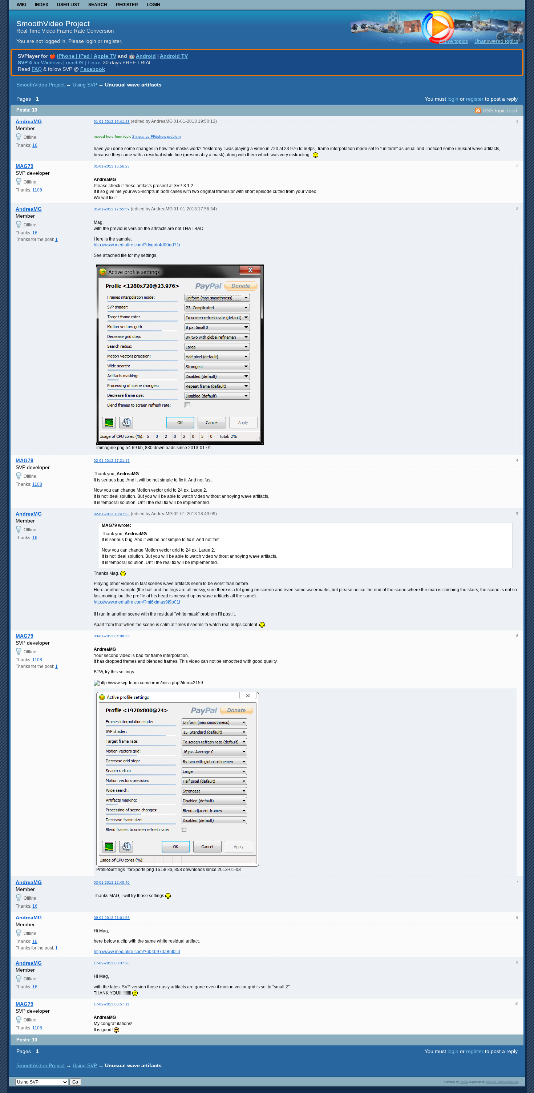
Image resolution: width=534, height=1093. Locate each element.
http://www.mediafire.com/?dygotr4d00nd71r (137, 244)
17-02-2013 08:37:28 (112, 963)
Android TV (174, 56)
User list (68, 4)
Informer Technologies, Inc (502, 1082)
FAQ (37, 69)
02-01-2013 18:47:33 (112, 514)
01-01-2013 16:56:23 (112, 166)
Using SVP (85, 85)
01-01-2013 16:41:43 (112, 122)
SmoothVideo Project (53, 23)
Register (127, 4)
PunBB (464, 1082)
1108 (37, 190)
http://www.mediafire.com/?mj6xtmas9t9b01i (137, 602)
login (453, 99)
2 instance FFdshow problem (156, 136)
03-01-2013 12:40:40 (112, 882)
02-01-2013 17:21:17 (112, 461)
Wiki (21, 4)
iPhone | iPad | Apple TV (86, 56)
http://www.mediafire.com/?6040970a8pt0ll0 (137, 951)
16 (34, 145)
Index (41, 4)
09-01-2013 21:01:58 (112, 918)
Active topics (453, 41)
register (475, 99)
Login (153, 4)
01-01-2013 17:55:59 (112, 209)
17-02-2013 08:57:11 (111, 1004)
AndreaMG (29, 121)
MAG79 (24, 166)
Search (97, 4)
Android (146, 56)
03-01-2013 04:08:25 (112, 636)
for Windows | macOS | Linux (59, 62)
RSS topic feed (500, 110)
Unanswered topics (496, 41)
